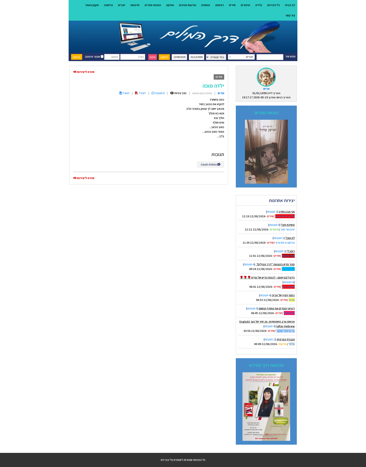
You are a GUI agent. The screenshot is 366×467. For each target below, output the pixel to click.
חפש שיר (290, 56)
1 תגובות (272, 212)
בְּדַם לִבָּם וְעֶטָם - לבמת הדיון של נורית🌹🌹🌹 (267, 278)
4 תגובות (249, 264)
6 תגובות (288, 282)
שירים (232, 5)
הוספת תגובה (209, 164)
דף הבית (290, 5)
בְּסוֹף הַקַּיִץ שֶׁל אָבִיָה (283, 295)
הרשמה (108, 5)
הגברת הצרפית (286, 339)
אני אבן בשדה (287, 212)
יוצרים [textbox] (249, 57)
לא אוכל (290, 238)
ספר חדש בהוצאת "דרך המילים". (275, 264)
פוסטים (205, 5)
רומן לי (291, 251)
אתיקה (170, 5)
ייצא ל (142, 93)
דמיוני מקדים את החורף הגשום (277, 308)
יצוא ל (125, 93)
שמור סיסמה (93, 57)
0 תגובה (160, 93)
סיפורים (245, 5)
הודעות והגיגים (187, 5)
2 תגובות (270, 339)
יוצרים (121, 5)
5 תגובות (252, 308)
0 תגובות (274, 225)
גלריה (258, 5)
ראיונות (219, 5)
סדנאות (135, 5)
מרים (266, 88)
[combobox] (241, 57)
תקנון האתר (92, 5)
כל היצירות (273, 5)
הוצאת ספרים (153, 5)
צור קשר (290, 15)
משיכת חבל (288, 225)
